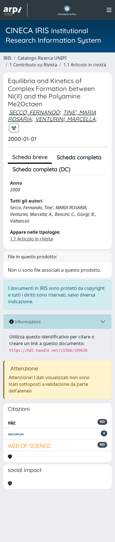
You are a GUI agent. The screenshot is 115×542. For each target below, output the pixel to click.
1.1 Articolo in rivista (84, 65)
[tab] (80, 169)
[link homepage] (15, 10)
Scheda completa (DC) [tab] (41, 169)
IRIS (7, 58)
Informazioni (27, 321)
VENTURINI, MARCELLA (65, 118)
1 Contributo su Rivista (33, 65)
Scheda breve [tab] (29, 156)
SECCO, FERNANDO (34, 112)
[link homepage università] (66, 10)
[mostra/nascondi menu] (109, 10)
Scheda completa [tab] (79, 157)
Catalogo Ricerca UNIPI (42, 58)
